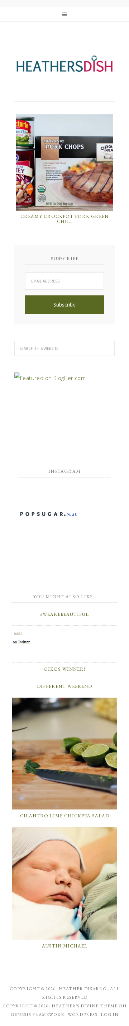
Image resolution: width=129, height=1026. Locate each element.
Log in (110, 1014)
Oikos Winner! (64, 669)
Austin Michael (64, 946)
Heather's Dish (64, 66)
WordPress (82, 1014)
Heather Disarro (83, 989)
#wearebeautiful (64, 614)
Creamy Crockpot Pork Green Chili (64, 218)
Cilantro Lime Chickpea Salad (64, 816)
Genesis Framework (37, 1014)
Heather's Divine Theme (85, 1006)
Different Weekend (64, 686)
